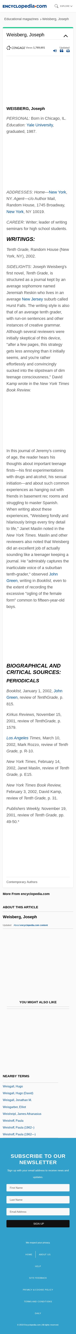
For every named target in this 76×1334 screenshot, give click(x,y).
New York (57, 192)
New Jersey (32, 299)
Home (28, 1254)
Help (38, 1266)
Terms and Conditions (38, 1301)
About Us (44, 1254)
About (31, 925)
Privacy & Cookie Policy (38, 1290)
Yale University (40, 125)
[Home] (24, 6)
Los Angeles (17, 738)
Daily (38, 1313)
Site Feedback (38, 1278)
